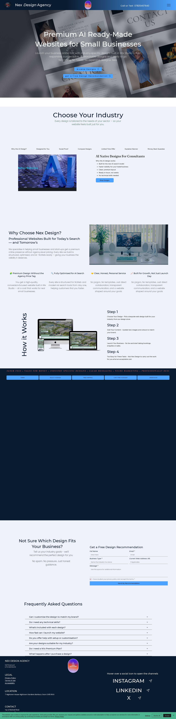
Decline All (157, 716)
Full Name (94, 551)
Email (132, 551)
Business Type (96, 559)
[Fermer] (173, 715)
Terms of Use (10, 680)
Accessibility (10, 683)
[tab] (19, 148)
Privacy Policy (10, 678)
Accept (167, 716)
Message (94, 566)
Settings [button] (147, 716)
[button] (88, 377)
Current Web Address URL (139, 559)
